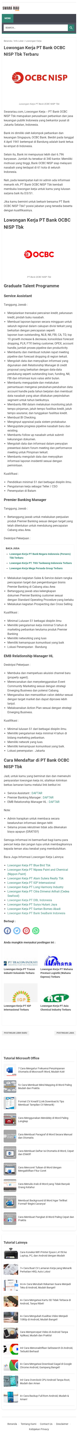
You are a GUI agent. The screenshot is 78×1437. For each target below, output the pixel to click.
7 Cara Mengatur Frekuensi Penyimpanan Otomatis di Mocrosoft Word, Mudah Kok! (41, 1070)
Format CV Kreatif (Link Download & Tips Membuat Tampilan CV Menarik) (41, 1103)
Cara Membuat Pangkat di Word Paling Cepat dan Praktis (46, 1219)
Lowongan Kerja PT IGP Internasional (31, 882)
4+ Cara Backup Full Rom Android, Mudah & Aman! (44, 1397)
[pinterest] (26, 930)
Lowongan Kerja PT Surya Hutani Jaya (32, 904)
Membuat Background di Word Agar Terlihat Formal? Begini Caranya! (42, 1202)
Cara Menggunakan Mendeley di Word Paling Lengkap (43, 1119)
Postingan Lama (65, 1033)
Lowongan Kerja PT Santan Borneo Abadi (34, 909)
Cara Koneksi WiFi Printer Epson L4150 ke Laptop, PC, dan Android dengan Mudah (43, 1254)
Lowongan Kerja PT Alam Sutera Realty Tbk (35, 878)
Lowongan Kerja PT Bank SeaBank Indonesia (36, 913)
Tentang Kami (28, 1423)
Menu (8, 18)
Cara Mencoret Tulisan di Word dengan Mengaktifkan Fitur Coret (39, 1169)
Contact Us (46, 1423)
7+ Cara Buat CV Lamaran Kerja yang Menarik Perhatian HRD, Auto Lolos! (46, 1270)
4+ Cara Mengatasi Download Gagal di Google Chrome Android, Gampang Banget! (46, 1365)
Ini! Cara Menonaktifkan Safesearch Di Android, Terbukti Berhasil (46, 1349)
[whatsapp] (35, 930)
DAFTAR (37, 793)
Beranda (12, 1423)
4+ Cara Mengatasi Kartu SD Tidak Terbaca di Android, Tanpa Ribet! (45, 1302)
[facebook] (7, 930)
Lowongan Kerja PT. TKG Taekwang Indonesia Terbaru (40, 563)
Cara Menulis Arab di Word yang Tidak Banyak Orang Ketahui (44, 1186)
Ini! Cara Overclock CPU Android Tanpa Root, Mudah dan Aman (45, 1381)
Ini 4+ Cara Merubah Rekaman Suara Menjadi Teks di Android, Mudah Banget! (45, 1286)
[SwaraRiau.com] (11, 8)
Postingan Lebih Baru (15, 1033)
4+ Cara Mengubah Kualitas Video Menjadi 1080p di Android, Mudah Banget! (44, 1318)
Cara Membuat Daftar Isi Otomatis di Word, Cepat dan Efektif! (46, 1152)
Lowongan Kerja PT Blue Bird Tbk (28, 865)
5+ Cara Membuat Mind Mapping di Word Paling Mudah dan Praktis (45, 1086)
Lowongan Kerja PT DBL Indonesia (29, 900)
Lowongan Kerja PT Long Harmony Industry (35, 887)
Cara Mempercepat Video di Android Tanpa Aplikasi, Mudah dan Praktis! (44, 1334)
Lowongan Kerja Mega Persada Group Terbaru (36, 568)
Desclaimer (62, 1423)
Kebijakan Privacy (39, 1429)
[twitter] (16, 930)
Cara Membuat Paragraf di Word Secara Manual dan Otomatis (45, 1136)
